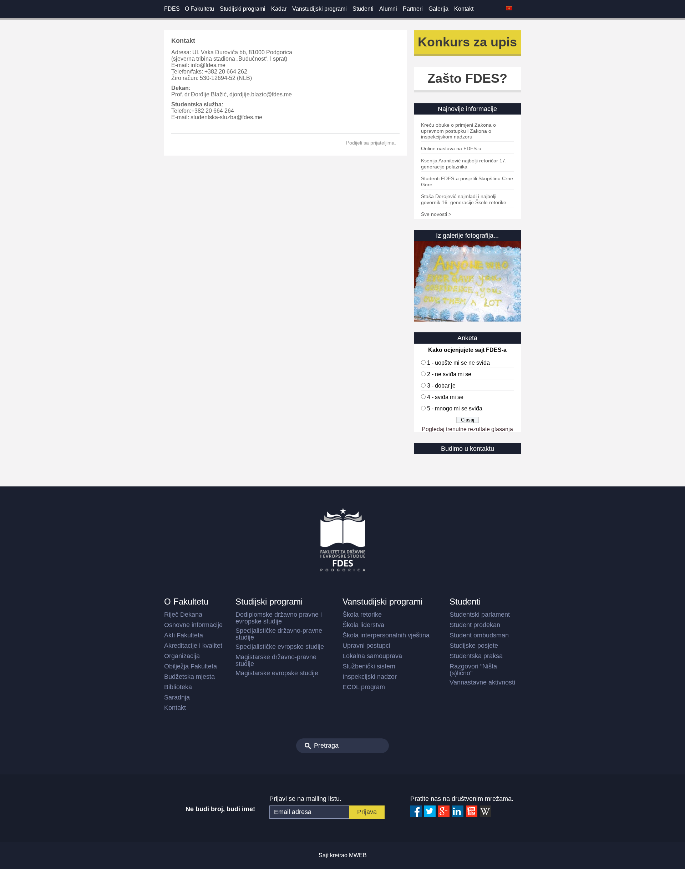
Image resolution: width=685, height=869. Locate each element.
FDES (172, 9)
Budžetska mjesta (189, 676)
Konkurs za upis (467, 42)
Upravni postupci (366, 645)
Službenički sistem (368, 666)
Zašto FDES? (467, 78)
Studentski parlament (480, 614)
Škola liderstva (363, 624)
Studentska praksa (476, 656)
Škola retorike (362, 614)
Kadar (278, 9)
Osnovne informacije (193, 624)
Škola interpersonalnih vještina (386, 635)
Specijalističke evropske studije (279, 646)
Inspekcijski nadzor (369, 676)
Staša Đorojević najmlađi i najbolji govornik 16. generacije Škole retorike (463, 199)
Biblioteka (178, 687)
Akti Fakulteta (183, 635)
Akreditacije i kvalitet (193, 645)
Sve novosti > (436, 214)
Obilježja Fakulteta (190, 666)
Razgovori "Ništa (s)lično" (473, 670)
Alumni (388, 9)
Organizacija (182, 656)
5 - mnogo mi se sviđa (454, 408)
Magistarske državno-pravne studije (275, 660)
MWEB (358, 855)
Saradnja (177, 697)
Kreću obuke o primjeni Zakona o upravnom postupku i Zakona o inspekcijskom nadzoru (458, 131)
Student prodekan (475, 624)
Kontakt (463, 9)
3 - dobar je (441, 386)
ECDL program (363, 687)
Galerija (438, 9)
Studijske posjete (474, 645)
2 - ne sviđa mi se (449, 374)
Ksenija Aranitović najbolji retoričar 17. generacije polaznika (464, 164)
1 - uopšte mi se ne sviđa (458, 363)
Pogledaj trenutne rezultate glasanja (467, 429)
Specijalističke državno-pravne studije (278, 634)
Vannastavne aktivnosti (482, 682)
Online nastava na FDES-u (451, 148)
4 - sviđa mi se (445, 397)
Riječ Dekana (183, 614)
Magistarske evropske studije (276, 673)
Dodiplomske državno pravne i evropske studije (278, 618)
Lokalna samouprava (372, 656)
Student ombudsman (479, 635)
